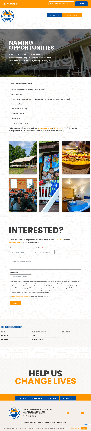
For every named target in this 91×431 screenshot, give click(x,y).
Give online (22, 398)
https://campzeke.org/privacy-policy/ (21, 296)
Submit (81, 4)
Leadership (66, 332)
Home (3, 332)
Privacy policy (28, 422)
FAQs (33, 336)
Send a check (37, 398)
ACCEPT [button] (84, 428)
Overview (4, 336)
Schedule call (67, 398)
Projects (4, 339)
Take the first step (72, 15)
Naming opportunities (39, 332)
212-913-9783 (58, 128)
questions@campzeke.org (34, 412)
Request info (54, 15)
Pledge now (52, 398)
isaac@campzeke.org (45, 128)
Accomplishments (38, 339)
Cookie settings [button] (74, 428)
